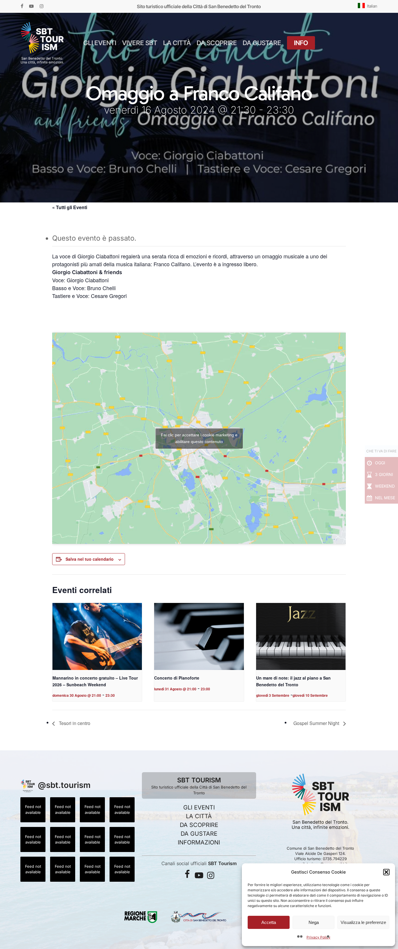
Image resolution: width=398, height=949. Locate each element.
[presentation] (97, 636)
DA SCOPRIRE (199, 824)
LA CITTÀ (199, 816)
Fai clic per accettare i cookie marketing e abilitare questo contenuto (199, 438)
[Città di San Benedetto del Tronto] (199, 922)
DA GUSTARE (199, 833)
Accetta (268, 922)
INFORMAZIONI (199, 842)
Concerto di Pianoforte (176, 678)
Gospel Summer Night (316, 723)
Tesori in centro (74, 723)
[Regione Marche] (141, 922)
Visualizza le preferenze (363, 922)
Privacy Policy (318, 937)
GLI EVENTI (199, 807)
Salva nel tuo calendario (90, 559)
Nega (314, 922)
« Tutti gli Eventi (69, 207)
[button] (386, 872)
